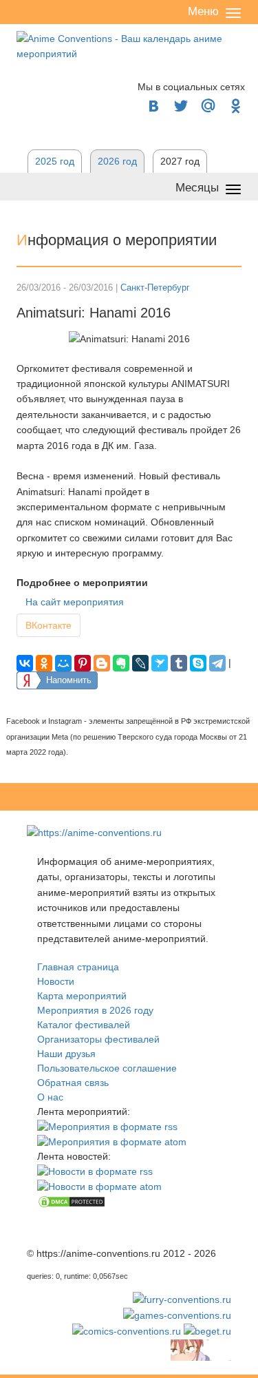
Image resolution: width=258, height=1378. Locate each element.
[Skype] (198, 663)
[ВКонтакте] (25, 663)
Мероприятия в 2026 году (95, 1010)
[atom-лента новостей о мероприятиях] (99, 1185)
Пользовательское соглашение (107, 1068)
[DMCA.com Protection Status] (71, 1201)
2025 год (54, 161)
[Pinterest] (82, 663)
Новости (55, 981)
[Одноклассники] (44, 663)
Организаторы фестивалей (98, 1039)
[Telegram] (217, 663)
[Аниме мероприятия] (94, 831)
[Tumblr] (179, 663)
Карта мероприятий (82, 995)
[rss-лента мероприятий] (107, 1125)
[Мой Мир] (63, 663)
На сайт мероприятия (74, 601)
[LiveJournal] (140, 663)
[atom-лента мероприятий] (111, 1141)
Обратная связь (73, 1082)
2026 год (117, 161)
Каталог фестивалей (83, 1024)
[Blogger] (102, 663)
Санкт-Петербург (155, 288)
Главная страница (78, 966)
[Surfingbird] (159, 663)
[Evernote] (121, 663)
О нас (50, 1097)
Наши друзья (66, 1053)
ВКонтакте (48, 625)
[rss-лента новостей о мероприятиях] (95, 1170)
